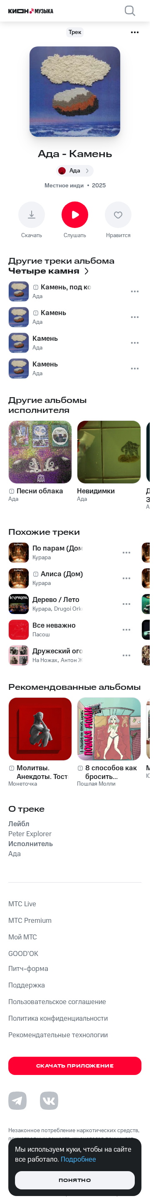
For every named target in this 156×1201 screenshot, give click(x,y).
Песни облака (40, 491)
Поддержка (26, 985)
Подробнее (78, 1160)
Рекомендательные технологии (58, 1035)
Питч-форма (28, 969)
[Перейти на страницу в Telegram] (17, 1101)
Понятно (75, 1180)
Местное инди (64, 186)
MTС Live (22, 904)
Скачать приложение (75, 1066)
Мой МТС (22, 937)
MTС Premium (30, 921)
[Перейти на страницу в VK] (49, 1101)
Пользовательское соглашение (57, 1002)
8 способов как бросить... (111, 772)
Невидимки (96, 491)
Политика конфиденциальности (58, 1019)
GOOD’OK (23, 954)
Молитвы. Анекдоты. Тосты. (46, 772)
